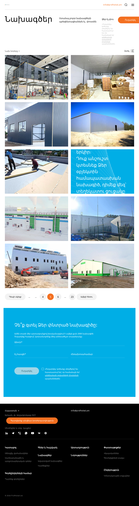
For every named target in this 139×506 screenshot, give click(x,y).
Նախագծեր (45, 455)
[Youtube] (32, 433)
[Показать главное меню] (132, 5)
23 (72, 296)
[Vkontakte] (39, 433)
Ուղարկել (26, 370)
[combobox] (13, 51)
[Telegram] (13, 433)
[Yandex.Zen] (45, 433)
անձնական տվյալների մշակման (107, 39)
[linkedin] (6, 433)
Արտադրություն (80, 447)
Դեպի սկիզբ (15, 296)
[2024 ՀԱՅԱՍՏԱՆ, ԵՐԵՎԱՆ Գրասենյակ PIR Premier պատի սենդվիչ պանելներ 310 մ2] (36, 77)
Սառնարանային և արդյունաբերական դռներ (18, 459)
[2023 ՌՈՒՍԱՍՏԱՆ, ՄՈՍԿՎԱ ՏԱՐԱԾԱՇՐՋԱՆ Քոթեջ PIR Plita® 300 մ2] (36, 171)
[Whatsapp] (26, 433)
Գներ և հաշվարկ (47, 447)
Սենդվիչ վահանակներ (16, 453)
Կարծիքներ (44, 465)
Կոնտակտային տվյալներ (117, 475)
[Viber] (19, 433)
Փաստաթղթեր (112, 447)
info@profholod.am (112, 5)
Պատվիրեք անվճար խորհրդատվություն (32, 420)
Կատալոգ (10, 447)
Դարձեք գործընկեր (15, 479)
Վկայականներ (111, 453)
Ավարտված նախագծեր (50, 461)
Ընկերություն (111, 469)
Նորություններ (79, 455)
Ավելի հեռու (87, 296)
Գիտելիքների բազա (114, 458)
